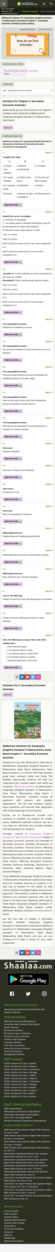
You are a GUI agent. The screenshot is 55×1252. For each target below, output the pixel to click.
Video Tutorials (10, 1214)
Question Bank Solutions (15, 1220)
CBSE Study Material (13, 1108)
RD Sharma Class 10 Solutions (17, 1033)
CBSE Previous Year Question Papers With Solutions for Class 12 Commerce (27, 1137)
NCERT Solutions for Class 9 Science (20, 1096)
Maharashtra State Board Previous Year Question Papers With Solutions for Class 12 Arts (26, 1155)
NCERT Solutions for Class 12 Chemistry (21, 1069)
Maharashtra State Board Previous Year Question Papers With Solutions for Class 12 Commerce (26, 1161)
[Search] (51, 4)
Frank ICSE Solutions (13, 1051)
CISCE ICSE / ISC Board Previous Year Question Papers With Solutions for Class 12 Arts (28, 1179)
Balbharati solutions (24, 786)
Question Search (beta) (14, 1223)
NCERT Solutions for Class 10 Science (20, 1090)
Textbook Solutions (15, 1016)
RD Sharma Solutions (13, 1030)
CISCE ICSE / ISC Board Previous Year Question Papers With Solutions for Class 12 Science (28, 1191)
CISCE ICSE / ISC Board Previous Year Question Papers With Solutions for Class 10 (28, 1197)
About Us (8, 1235)
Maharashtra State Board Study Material (22, 1111)
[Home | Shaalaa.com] (19, 3)
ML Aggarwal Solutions (14, 1054)
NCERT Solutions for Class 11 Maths (20, 1075)
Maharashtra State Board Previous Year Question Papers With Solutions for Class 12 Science (26, 1167)
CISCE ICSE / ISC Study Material (18, 1117)
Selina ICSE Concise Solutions (17, 1048)
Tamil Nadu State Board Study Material (21, 1114)
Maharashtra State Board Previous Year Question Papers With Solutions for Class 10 (26, 1173)
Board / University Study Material (23, 1104)
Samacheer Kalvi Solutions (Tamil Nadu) (22, 1024)
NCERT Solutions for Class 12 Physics (20, 1066)
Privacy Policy (10, 1226)
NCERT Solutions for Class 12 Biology (20, 1072)
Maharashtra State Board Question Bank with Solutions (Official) (24, 1011)
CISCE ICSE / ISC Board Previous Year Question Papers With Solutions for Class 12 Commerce (28, 1185)
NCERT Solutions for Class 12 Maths (20, 1063)
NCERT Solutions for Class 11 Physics (20, 1078)
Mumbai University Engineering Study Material (25, 1120)
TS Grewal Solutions (13, 1042)
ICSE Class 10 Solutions (14, 1045)
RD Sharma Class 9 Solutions (17, 1036)
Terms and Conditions (14, 1229)
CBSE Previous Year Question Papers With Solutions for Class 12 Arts (27, 1131)
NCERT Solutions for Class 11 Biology (20, 1084)
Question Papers (11, 1217)
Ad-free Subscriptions (13, 1241)
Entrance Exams (11, 1211)
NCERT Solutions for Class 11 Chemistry (21, 1081)
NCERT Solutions (11, 1027)
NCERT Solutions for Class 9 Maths (19, 1093)
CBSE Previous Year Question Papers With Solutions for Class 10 (27, 1149)
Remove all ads (45, 29)
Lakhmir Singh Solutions (15, 1039)
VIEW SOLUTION (11, 205)
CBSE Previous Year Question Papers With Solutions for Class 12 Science (27, 1143)
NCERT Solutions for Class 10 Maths (20, 1087)
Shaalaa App (9, 1238)
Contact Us (9, 1232)
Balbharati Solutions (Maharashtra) (19, 1021)
